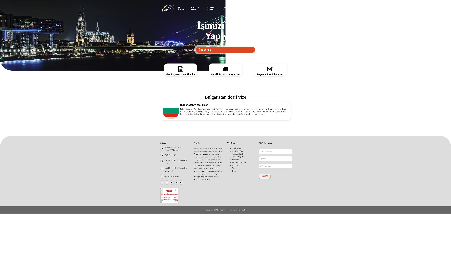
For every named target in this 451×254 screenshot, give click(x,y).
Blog (276, 7)
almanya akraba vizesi (201, 162)
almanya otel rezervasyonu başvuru (205, 148)
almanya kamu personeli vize (208, 151)
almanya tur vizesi (215, 157)
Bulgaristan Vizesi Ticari (194, 104)
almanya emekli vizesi (200, 160)
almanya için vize (213, 177)
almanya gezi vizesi (204, 174)
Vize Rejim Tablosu (195, 8)
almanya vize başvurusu (203, 171)
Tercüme (242, 7)
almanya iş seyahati (213, 154)
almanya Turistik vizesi (210, 168)
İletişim (283, 7)
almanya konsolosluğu (202, 179)
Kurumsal (268, 7)
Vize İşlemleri (181, 8)
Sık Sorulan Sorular (252, 8)
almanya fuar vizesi (213, 160)
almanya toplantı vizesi (201, 157)
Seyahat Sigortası (226, 8)
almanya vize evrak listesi (206, 165)
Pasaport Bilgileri (211, 8)
